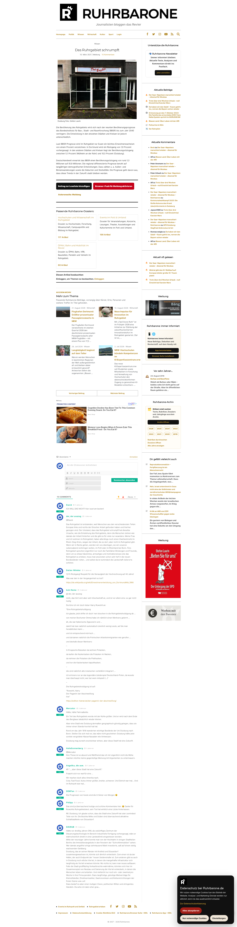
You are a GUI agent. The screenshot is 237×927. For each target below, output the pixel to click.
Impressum (63, 913)
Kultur (102, 34)
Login (119, 34)
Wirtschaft (91, 34)
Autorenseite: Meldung (69, 194)
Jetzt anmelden (163, 73)
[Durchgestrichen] (78, 473)
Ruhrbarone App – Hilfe (161, 913)
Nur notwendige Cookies (194, 918)
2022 (151, 434)
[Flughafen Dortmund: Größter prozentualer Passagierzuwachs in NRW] (63, 312)
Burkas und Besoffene (159, 379)
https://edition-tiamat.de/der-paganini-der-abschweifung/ (91, 701)
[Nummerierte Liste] (81, 473)
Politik (71, 34)
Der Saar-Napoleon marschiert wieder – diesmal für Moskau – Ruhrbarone (163, 195)
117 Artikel (63, 237)
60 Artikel (63, 265)
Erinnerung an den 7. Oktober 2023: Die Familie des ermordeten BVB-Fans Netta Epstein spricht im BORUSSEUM (165, 115)
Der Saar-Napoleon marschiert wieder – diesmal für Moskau (165, 96)
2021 (159, 434)
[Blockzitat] (88, 473)
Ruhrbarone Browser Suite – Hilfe (134, 913)
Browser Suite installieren (163, 356)
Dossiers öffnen (154, 443)
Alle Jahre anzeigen (156, 446)
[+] (98, 473)
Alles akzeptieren (190, 910)
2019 (175, 434)
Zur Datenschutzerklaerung (193, 903)
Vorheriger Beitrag (76, 393)
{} (95, 473)
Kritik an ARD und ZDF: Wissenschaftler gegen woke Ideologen (162, 514)
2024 (167, 429)
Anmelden (133, 457)
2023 (175, 429)
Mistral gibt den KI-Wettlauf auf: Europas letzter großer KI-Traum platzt (163, 273)
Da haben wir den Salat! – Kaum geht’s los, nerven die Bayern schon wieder (165, 108)
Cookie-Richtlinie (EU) (105, 913)
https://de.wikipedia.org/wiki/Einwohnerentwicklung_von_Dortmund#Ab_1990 (100, 582)
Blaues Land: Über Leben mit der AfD (164, 121)
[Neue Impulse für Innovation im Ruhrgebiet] (106, 312)
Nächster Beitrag (117, 393)
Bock (152, 147)
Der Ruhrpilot (154, 129)
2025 (159, 429)
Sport (111, 34)
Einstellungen (219, 918)
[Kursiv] (71, 473)
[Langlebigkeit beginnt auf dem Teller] (63, 350)
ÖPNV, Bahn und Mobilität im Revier (73, 246)
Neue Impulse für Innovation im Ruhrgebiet (123, 314)
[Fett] (67, 473)
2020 (167, 434)
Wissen (81, 34)
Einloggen (99, 279)
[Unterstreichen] (74, 473)
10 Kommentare (108, 55)
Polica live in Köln (156, 125)
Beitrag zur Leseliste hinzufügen (74, 186)
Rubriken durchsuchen (157, 440)
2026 (151, 429)
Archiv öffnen (163, 422)
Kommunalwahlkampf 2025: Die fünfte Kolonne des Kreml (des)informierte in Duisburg (164, 203)
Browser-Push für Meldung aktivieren (113, 186)
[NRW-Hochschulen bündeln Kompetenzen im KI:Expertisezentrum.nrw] (106, 350)
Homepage (60, 34)
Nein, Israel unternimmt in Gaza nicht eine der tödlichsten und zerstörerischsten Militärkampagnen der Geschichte (165, 490)
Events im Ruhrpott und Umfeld (71, 907)
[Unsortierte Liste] (85, 473)
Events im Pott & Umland (113, 217)
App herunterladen (163, 350)
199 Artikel (105, 234)
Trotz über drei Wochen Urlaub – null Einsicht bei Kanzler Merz (164, 102)
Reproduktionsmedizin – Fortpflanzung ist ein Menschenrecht (160, 467)
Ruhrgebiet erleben (97, 907)
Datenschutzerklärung (81, 913)
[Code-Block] (91, 473)
